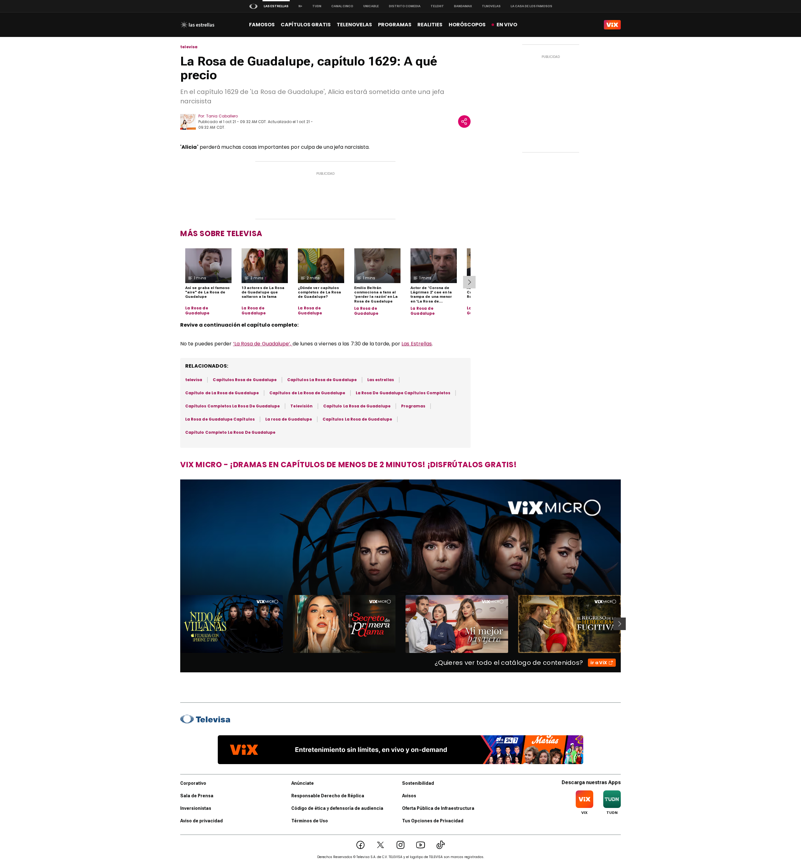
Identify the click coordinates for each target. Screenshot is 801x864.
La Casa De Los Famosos (531, 6)
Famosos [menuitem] (262, 24)
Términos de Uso (309, 820)
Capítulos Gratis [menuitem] (306, 24)
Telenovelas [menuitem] (354, 24)
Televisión (301, 406)
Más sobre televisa (221, 233)
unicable (371, 6)
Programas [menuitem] (394, 24)
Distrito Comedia (405, 6)
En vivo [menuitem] (507, 24)
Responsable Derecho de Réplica (327, 795)
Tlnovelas (491, 6)
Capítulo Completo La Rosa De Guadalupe (230, 432)
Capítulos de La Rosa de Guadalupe (307, 393)
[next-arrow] (469, 282)
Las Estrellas (416, 343)
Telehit (437, 6)
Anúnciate (302, 783)
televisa (188, 46)
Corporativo (193, 783)
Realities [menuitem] (429, 24)
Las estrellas (380, 379)
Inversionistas (195, 808)
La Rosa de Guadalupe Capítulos (220, 419)
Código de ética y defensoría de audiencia (337, 808)
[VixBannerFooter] (400, 749)
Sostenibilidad (418, 783)
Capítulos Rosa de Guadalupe (245, 379)
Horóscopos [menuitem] (467, 24)
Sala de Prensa (196, 795)
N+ (300, 6)
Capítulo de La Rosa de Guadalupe (222, 393)
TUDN (316, 6)
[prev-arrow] (176, 623)
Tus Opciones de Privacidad (432, 820)
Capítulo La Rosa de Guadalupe (356, 406)
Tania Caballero (222, 116)
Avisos (409, 795)
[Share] (464, 121)
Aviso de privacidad (201, 820)
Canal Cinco (342, 6)
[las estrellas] (197, 25)
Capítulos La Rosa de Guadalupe (322, 379)
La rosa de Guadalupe (288, 419)
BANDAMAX (463, 6)
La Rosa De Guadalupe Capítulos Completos (403, 393)
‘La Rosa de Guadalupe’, (263, 343)
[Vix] (612, 24)
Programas (413, 406)
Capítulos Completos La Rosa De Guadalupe (232, 406)
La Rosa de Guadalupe (197, 310)
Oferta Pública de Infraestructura (438, 808)
